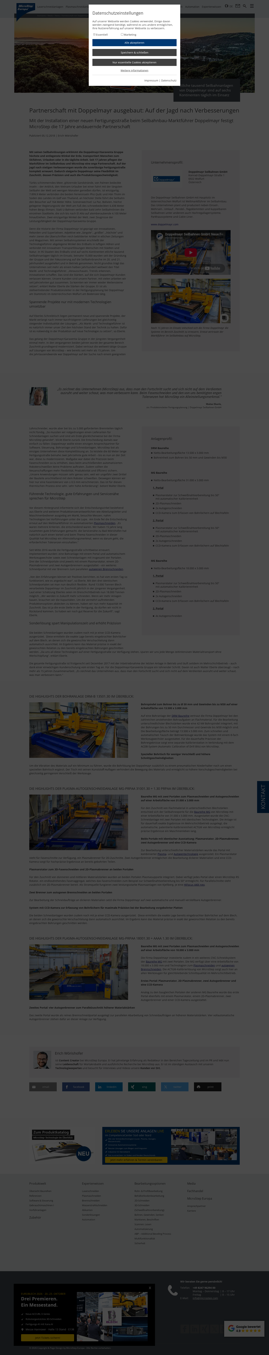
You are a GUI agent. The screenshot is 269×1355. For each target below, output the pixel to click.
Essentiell (102, 34)
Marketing (130, 34)
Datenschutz (169, 80)
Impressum (151, 80)
